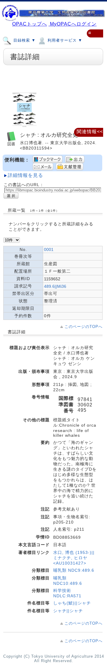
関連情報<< (90, 131)
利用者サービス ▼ (64, 40)
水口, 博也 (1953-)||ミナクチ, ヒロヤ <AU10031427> (74, 557)
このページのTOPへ (83, 326)
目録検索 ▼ (24, 40)
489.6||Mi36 (55, 286)
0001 (49, 249)
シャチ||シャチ (68, 610)
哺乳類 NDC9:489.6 (73, 570)
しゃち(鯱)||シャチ (72, 603)
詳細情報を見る (25, 175)
